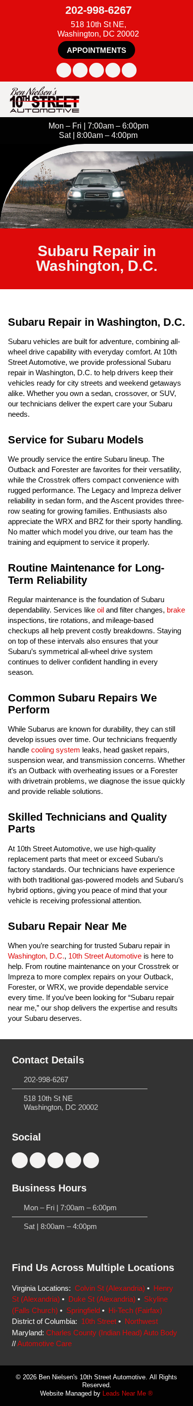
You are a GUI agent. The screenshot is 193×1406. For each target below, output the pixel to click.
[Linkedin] (112, 70)
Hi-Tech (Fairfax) (135, 1310)
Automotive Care (44, 1343)
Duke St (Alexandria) (102, 1299)
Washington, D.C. (36, 956)
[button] (96, 50)
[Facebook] (63, 70)
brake (176, 610)
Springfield (83, 1310)
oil (100, 610)
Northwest (141, 1321)
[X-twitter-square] (96, 70)
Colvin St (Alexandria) (110, 1288)
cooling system (55, 750)
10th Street (98, 1321)
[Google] (129, 70)
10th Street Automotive (105, 956)
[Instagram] (80, 70)
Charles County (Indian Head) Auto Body (111, 1332)
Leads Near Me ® (127, 1393)
